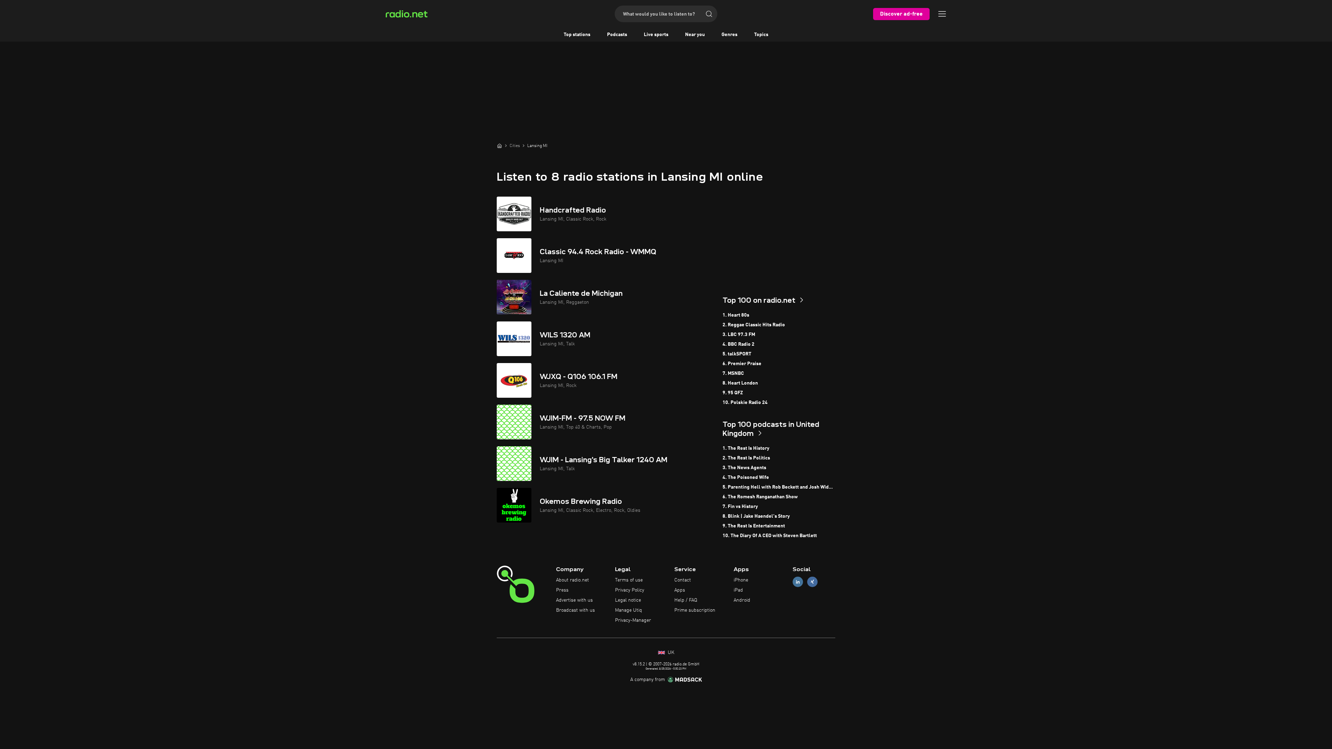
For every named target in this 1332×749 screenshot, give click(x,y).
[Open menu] (942, 14)
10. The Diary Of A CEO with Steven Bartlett (770, 535)
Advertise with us (574, 600)
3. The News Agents (744, 467)
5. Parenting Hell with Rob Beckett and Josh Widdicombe (779, 487)
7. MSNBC (733, 373)
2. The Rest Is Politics (746, 458)
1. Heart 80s (736, 315)
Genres (729, 34)
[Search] (709, 14)
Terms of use (629, 580)
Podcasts (617, 34)
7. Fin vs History (740, 506)
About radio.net (572, 580)
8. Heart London (740, 383)
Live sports (656, 34)
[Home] (499, 145)
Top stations (577, 34)
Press (562, 590)
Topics (761, 34)
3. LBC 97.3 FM (739, 334)
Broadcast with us (575, 610)
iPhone (741, 580)
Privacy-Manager (633, 620)
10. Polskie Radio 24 (745, 402)
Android (742, 600)
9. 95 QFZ (733, 392)
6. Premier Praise (742, 363)
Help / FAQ (685, 600)
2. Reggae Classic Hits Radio (754, 324)
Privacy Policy (629, 590)
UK (670, 652)
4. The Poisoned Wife (746, 477)
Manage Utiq (628, 610)
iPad (738, 590)
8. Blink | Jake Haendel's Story (756, 516)
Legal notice (628, 600)
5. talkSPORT (737, 354)
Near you (695, 34)
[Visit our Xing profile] (812, 582)
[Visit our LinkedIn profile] (798, 582)
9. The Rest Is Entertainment (754, 526)
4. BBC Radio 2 (738, 344)
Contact (682, 580)
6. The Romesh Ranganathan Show (760, 496)
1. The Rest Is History (746, 448)
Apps (679, 590)
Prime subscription (694, 610)
